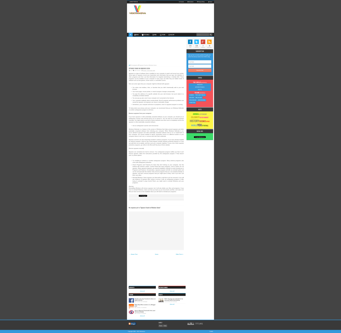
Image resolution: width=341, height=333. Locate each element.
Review (191, 97)
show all (142, 291)
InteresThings (200, 87)
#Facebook (192, 100)
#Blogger (199, 97)
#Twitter (192, 102)
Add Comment (137, 70)
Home (156, 254)
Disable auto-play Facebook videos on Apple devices (145, 299)
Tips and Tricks (200, 95)
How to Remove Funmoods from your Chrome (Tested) (145, 311)
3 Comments (144, 307)
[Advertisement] (180, 12)
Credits (211, 331)
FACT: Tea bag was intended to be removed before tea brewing (173, 299)
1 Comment (143, 313)
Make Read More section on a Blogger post (145, 305)
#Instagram (201, 100)
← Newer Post (133, 254)
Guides (191, 95)
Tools (165, 325)
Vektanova (142, 331)
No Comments (144, 301)
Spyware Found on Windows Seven (139, 68)
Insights (200, 84)
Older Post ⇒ (179, 254)
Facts (200, 89)
